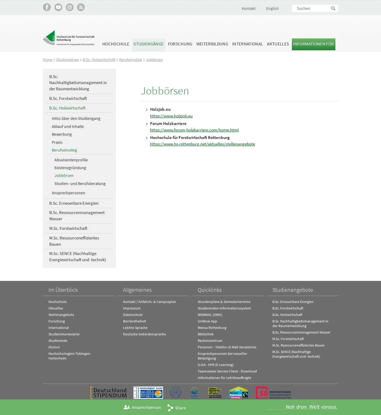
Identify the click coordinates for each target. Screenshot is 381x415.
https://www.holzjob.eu (171, 116)
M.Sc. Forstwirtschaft (68, 228)
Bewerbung (62, 134)
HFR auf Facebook (47, 7)
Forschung (180, 44)
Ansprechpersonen (68, 192)
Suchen (333, 8)
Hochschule (115, 44)
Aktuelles (278, 44)
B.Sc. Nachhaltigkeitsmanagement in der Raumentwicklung (78, 83)
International (247, 44)
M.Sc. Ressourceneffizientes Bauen (74, 241)
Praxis (57, 142)
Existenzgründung (70, 167)
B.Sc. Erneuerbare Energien (73, 203)
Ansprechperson (146, 407)
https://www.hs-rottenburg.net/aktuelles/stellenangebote (202, 144)
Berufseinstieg (130, 59)
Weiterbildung (212, 44)
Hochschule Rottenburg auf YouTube (58, 7)
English (272, 8)
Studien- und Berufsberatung (79, 183)
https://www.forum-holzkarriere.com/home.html (194, 130)
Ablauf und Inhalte (68, 126)
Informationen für (313, 44)
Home (47, 59)
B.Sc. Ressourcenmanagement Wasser (77, 216)
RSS (81, 7)
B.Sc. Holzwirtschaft (99, 59)
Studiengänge (148, 44)
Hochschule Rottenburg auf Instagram (70, 7)
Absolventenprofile (71, 159)
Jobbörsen (154, 59)
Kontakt (249, 8)
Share (180, 408)
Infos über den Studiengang (76, 118)
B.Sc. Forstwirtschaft (68, 98)
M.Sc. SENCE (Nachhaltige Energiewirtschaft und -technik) (77, 256)
